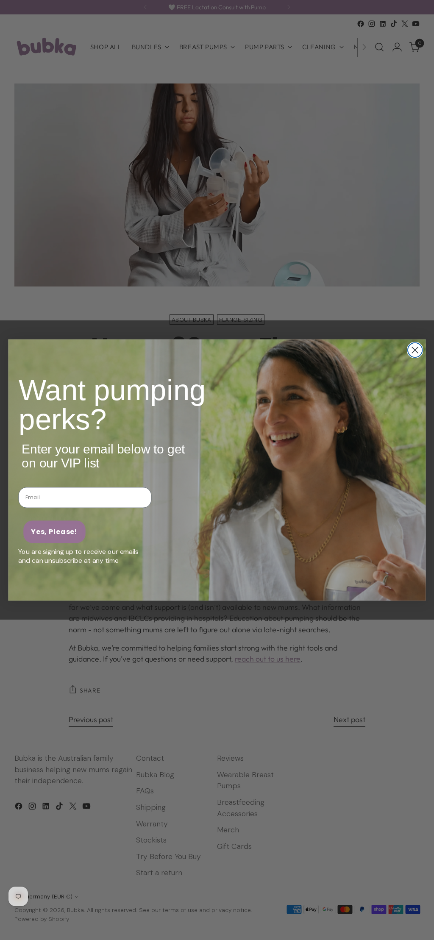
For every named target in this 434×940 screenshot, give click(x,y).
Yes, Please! (54, 532)
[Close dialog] (415, 350)
